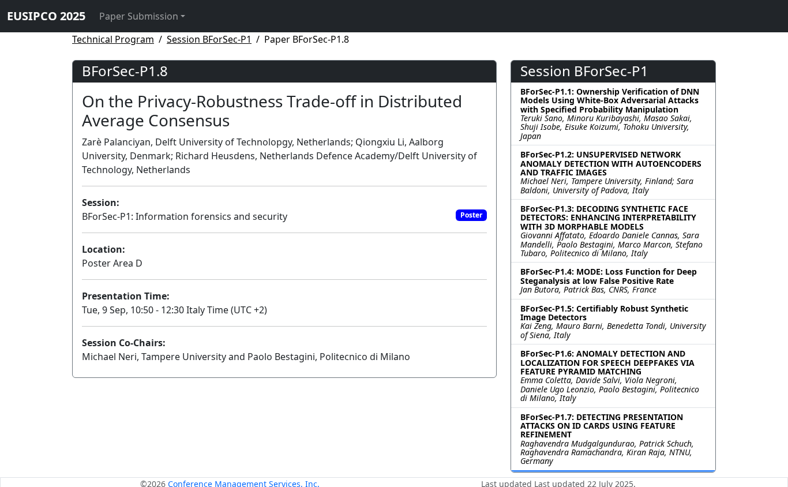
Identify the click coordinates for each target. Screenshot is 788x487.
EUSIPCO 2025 (46, 16)
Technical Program (113, 39)
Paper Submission (138, 16)
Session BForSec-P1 (209, 39)
